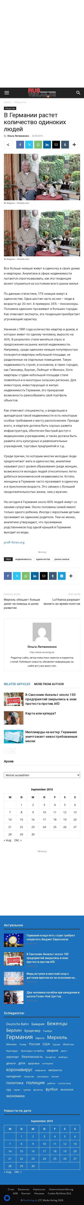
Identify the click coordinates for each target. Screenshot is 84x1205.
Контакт (26, 1193)
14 (10, 819)
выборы (63, 1057)
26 (64, 827)
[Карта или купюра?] (13, 718)
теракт (17, 1089)
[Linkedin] (47, 145)
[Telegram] (62, 576)
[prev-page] (6, 751)
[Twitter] (29, 145)
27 (75, 827)
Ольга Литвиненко (18, 135)
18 (54, 819)
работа (51, 1083)
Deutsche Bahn (17, 1024)
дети (21, 1063)
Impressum (39, 1189)
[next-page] (12, 751)
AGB (15, 1193)
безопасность (32, 1057)
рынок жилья (62, 559)
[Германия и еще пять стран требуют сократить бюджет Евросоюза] (13, 940)
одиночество (43, 559)
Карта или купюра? (40, 713)
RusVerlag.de (30, 1200)
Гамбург (47, 1030)
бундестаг (51, 1057)
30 (33, 834)
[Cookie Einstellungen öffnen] (7, 1200)
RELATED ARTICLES (17, 684)
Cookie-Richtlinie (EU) (59, 1193)
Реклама (39, 1193)
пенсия (55, 1076)
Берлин (14, 1030)
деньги (11, 1063)
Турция (56, 1044)
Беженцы (57, 1023)
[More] (74, 145)
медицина (40, 1070)
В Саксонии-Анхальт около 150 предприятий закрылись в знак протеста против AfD (51, 699)
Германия (19, 1037)
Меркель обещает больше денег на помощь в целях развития (22, 604)
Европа (40, 1038)
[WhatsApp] (38, 145)
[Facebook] (20, 145)
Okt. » (18, 840)
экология (66, 1089)
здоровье (33, 1063)
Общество (20, 102)
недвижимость (23, 559)
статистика (64, 1083)
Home (7, 102)
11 (54, 812)
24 (44, 827)
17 (44, 819)
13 (75, 812)
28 (10, 834)
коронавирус (19, 1069)
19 (64, 819)
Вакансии (23, 1189)
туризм (27, 1089)
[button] (6, 93)
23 (33, 827)
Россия (34, 1044)
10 (44, 812)
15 (21, 819)
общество (29, 1076)
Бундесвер (32, 1031)
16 (33, 819)
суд (8, 1089)
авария (52, 1050)
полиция (35, 1082)
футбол (52, 1089)
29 (21, 834)
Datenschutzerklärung (61, 1189)
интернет (47, 1063)
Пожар (22, 1044)
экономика (15, 1096)
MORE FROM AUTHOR (49, 684)
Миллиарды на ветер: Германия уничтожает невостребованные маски (51, 736)
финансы (38, 1089)
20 (75, 819)
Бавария (37, 1024)
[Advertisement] (42, 44)
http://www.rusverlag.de (42, 652)
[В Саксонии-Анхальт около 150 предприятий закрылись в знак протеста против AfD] (13, 699)
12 (64, 812)
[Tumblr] (65, 145)
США (46, 1044)
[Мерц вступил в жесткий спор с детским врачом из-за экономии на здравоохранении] (13, 978)
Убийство (68, 1044)
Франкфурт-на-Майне (32, 1050)
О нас (11, 1189)
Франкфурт (12, 1050)
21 (10, 827)
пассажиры (42, 1076)
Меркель (57, 1037)
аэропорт (12, 1057)
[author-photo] (42, 641)
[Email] (56, 145)
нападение (13, 1076)
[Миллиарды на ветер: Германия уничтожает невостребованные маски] (13, 736)
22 (21, 827)
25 (54, 827)
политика (14, 1083)
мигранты (55, 1070)
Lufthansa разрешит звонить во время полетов (61, 602)
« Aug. (8, 840)
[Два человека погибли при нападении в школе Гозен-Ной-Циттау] (13, 997)
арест (64, 1050)
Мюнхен (11, 1044)
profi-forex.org (14, 542)
